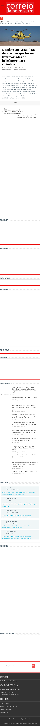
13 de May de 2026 (17, 527)
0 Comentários (8, 69)
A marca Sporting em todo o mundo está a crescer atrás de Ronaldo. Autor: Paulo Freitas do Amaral (25, 464)
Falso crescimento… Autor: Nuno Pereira (24, 471)
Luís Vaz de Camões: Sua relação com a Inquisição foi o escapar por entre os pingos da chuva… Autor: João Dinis (25, 415)
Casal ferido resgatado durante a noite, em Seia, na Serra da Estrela (26, 116)
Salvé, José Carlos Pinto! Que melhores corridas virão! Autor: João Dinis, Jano (24, 431)
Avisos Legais (4, 703)
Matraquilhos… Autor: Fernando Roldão (24, 455)
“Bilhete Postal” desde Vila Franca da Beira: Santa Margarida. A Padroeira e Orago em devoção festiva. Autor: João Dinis (24, 389)
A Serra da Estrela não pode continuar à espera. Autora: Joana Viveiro (24, 439)
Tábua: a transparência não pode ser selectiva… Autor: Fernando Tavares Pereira (23, 447)
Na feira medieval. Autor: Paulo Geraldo (24, 397)
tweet (15, 73)
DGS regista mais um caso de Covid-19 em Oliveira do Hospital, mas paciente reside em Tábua (13, 111)
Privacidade (4, 712)
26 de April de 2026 (26, 538)
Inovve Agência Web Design (24, 719)
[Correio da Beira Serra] (20, 7)
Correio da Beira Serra (17, 723)
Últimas (9, 22)
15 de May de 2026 (26, 517)
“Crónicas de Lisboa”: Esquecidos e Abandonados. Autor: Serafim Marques (24, 423)
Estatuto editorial (5, 709)
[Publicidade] (20, 369)
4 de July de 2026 (19, 494)
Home (4, 22)
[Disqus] (20, 144)
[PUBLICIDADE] (20, 233)
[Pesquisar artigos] (33, 666)
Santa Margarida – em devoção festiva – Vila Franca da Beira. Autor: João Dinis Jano (24, 407)
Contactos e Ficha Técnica (8, 706)
